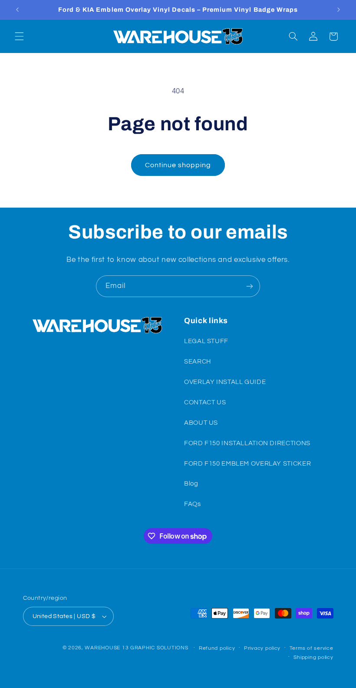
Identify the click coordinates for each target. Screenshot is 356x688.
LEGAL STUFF (206, 341)
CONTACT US (205, 402)
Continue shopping (178, 165)
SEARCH (197, 361)
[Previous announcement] (17, 9)
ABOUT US (201, 423)
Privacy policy (262, 648)
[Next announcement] (338, 9)
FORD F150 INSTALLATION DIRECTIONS (247, 443)
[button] (19, 36)
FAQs (192, 504)
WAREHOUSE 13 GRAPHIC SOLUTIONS (136, 647)
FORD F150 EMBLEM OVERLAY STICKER (247, 463)
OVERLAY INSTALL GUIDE (225, 382)
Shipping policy (313, 657)
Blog (191, 483)
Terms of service (311, 648)
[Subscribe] (250, 286)
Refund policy (217, 648)
